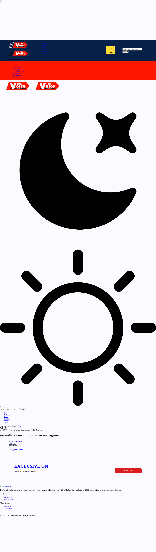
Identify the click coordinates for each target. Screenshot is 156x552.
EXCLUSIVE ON (31, 466)
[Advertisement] (63, 535)
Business (12, 443)
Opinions (16, 73)
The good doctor (16, 449)
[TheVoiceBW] (29, 92)
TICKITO (16, 77)
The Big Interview (18, 71)
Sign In (20, 426)
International (17, 75)
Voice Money (17, 67)
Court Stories (17, 69)
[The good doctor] (15, 441)
